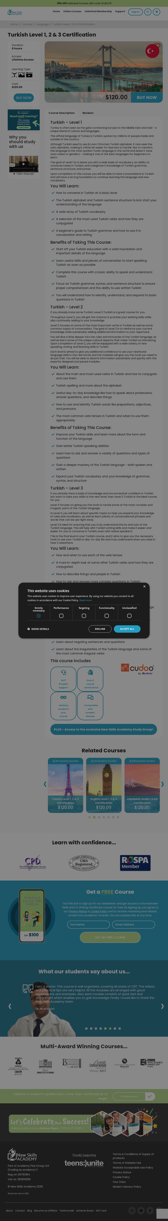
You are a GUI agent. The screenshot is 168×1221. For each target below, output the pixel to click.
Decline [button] (100, 628)
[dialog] (84, 610)
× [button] (144, 586)
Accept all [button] (127, 628)
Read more (85, 600)
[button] (38, 628)
